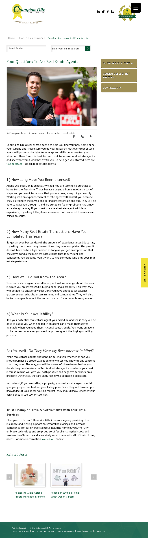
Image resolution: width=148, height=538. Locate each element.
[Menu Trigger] (136, 8)
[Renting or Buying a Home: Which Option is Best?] (30, 476)
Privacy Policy (49, 531)
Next (94, 477)
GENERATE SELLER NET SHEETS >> (116, 75)
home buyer (37, 133)
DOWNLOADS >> (112, 87)
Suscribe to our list (87, 48)
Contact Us (87, 531)
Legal (79, 531)
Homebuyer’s (36, 38)
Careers (98, 531)
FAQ (104, 531)
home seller (53, 133)
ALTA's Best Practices (21, 531)
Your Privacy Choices (66, 531)
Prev (9, 477)
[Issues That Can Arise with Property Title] (66, 476)
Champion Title (17, 133)
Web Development (19, 528)
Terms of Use (37, 531)
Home (11, 38)
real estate (69, 133)
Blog (21, 38)
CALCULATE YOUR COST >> (118, 63)
